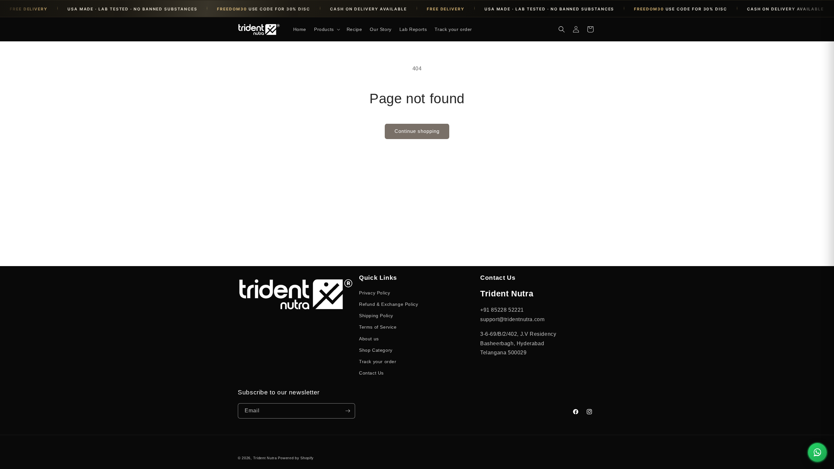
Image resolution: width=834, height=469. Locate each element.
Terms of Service (378, 327)
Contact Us (371, 373)
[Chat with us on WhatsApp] (817, 452)
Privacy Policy (374, 292)
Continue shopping (417, 131)
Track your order (377, 361)
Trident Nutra (265, 458)
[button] (326, 29)
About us (369, 338)
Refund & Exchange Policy (388, 304)
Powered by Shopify (296, 458)
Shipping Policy (376, 315)
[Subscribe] (347, 411)
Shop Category (376, 350)
